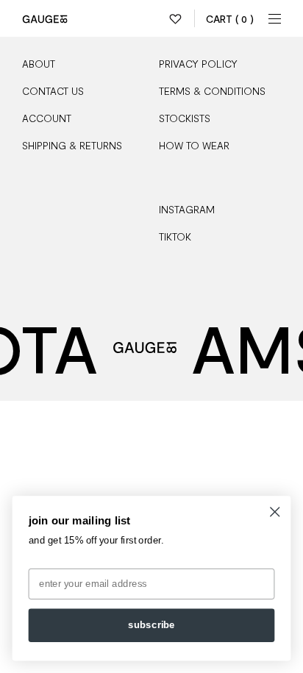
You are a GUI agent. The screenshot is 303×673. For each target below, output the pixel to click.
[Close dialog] (274, 511)
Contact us (53, 91)
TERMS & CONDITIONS (212, 91)
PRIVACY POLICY (198, 63)
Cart (230, 19)
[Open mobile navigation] (275, 18)
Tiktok (175, 236)
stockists (184, 118)
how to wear (194, 145)
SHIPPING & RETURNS (72, 145)
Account (46, 118)
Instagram (187, 209)
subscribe (151, 625)
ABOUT (38, 63)
